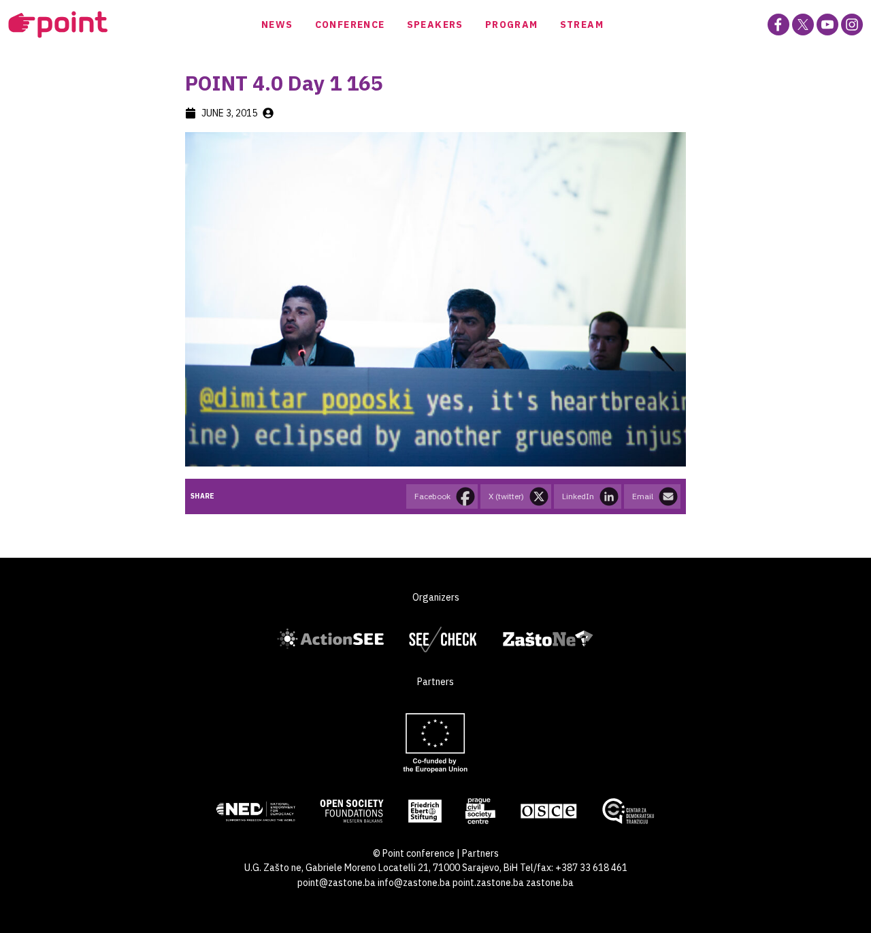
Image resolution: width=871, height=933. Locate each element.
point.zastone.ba (488, 882)
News (277, 24)
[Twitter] (803, 24)
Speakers (435, 24)
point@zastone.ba (336, 882)
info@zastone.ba (414, 882)
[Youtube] (827, 24)
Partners (480, 853)
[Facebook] (778, 24)
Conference (350, 24)
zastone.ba (550, 882)
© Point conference (414, 853)
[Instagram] (852, 24)
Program (511, 24)
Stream (582, 24)
